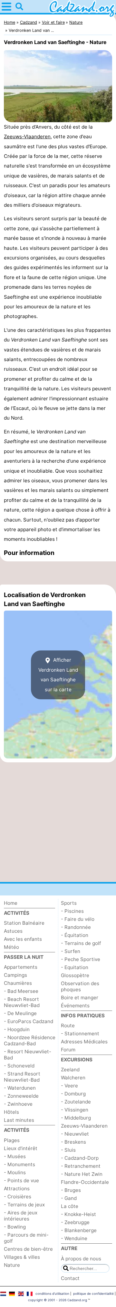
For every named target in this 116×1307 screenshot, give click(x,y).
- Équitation (74, 935)
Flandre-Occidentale (85, 1182)
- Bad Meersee (21, 991)
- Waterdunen (20, 1088)
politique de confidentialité (93, 1293)
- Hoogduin (17, 1029)
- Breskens (73, 1142)
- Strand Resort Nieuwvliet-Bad (22, 1077)
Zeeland (70, 1069)
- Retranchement (81, 1166)
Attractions (17, 1188)
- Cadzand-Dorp (80, 1158)
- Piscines (72, 911)
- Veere (69, 1086)
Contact (70, 1278)
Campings (15, 975)
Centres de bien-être (28, 1249)
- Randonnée (76, 927)
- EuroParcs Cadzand (28, 1021)
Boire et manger (79, 997)
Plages (12, 1140)
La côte (69, 1206)
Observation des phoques (80, 986)
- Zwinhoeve (18, 1104)
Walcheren (73, 1078)
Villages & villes (22, 1257)
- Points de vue (21, 1180)
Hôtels (11, 1112)
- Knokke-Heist (78, 1214)
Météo (11, 947)
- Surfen (70, 951)
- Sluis (68, 1150)
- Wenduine (74, 1238)
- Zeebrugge (75, 1222)
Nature (12, 1265)
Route (68, 1025)
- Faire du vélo (77, 919)
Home (10, 903)
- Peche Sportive (80, 959)
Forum (68, 1050)
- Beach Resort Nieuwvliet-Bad (22, 1002)
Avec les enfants (23, 939)
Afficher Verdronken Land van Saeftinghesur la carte (58, 674)
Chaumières (18, 983)
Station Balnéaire (24, 923)
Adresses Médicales (84, 1042)
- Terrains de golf (81, 943)
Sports (69, 903)
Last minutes (19, 1120)
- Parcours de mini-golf (26, 1238)
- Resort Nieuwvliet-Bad (27, 1054)
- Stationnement (80, 1033)
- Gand (69, 1198)
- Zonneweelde (21, 1096)
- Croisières (17, 1197)
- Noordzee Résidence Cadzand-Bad (29, 1040)
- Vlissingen (74, 1110)
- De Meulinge (20, 1013)
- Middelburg (76, 1118)
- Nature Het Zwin (81, 1174)
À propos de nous (81, 1259)
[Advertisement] (58, 573)
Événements (75, 1006)
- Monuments (19, 1164)
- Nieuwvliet (75, 1134)
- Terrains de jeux (24, 1205)
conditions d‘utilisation (52, 1293)
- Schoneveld (19, 1066)
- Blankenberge (79, 1230)
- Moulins (15, 1172)
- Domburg (73, 1094)
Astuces (13, 931)
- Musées (15, 1156)
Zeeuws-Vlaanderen (27, 136)
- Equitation (74, 967)
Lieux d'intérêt (20, 1148)
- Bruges (71, 1190)
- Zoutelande (76, 1102)
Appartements (20, 967)
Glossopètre (75, 975)
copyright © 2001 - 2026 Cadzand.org (57, 1300)
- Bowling (15, 1227)
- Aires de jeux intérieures (20, 1216)
